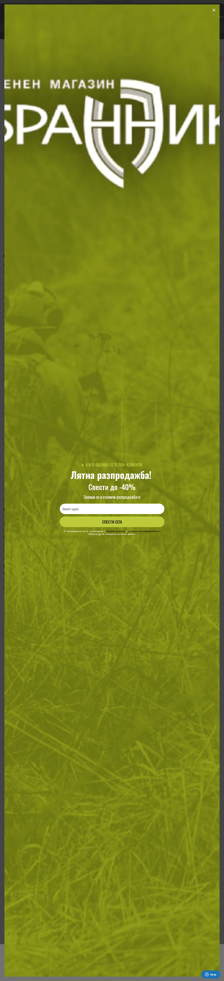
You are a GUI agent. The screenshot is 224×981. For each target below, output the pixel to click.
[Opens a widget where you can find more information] (210, 974)
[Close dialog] (214, 10)
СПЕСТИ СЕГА (112, 522)
